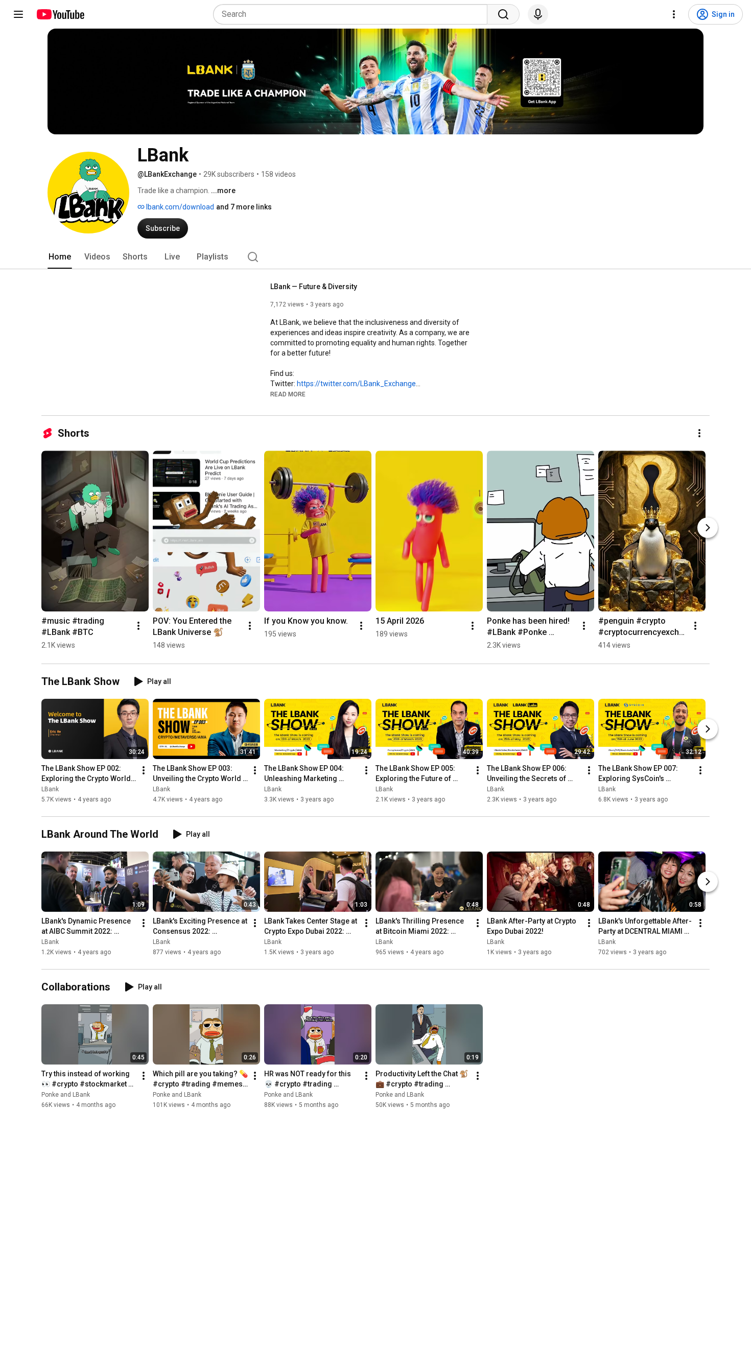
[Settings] (674, 14)
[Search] (503, 14)
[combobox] (353, 14)
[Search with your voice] (538, 14)
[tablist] (375, 257)
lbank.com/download (179, 207)
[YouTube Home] (60, 14)
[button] (288, 394)
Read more (288, 394)
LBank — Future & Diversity (313, 286)
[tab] (60, 257)
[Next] (707, 527)
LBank (50, 789)
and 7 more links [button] (244, 207)
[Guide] (18, 14)
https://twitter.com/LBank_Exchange (356, 384)
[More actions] (699, 433)
